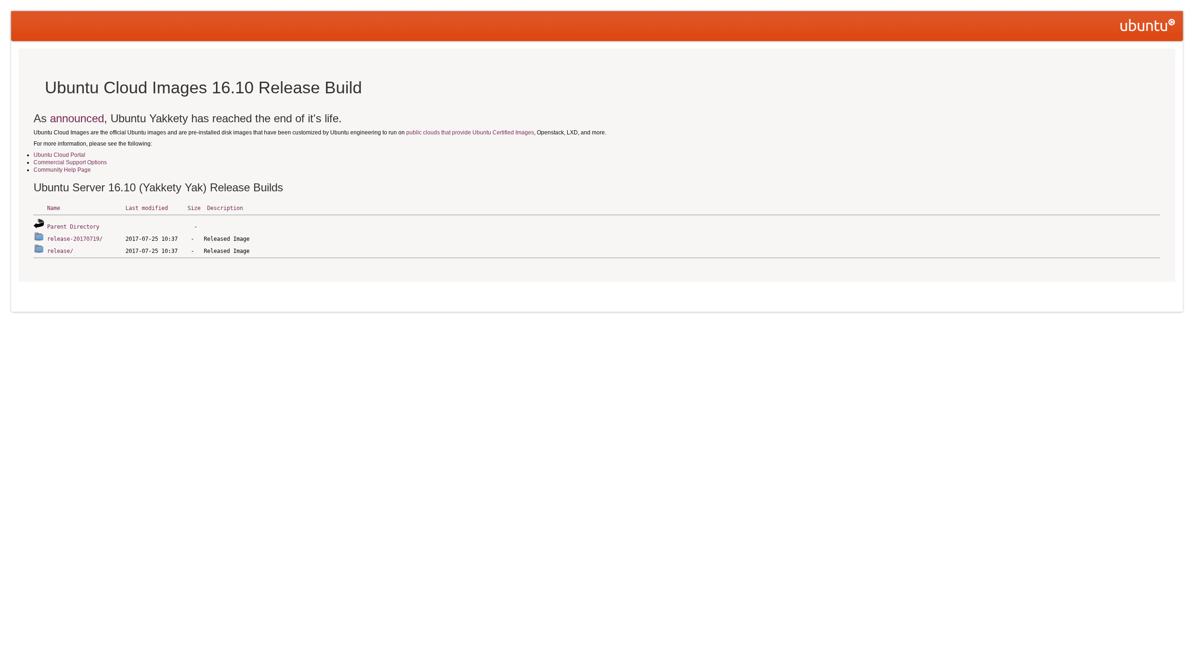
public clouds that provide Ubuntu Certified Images (470, 132)
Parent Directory (73, 227)
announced (77, 118)
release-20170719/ (75, 239)
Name (53, 208)
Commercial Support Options (70, 162)
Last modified (146, 208)
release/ (60, 251)
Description (225, 208)
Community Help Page (62, 170)
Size (194, 208)
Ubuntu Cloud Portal (59, 155)
